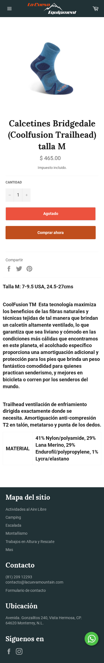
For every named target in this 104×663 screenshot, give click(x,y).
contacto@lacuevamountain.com (34, 582)
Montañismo (16, 533)
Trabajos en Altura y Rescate (30, 541)
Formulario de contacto (26, 590)
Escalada (13, 525)
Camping (13, 517)
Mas (9, 549)
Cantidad (14, 182)
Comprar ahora (50, 232)
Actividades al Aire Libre (26, 509)
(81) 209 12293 (19, 577)
